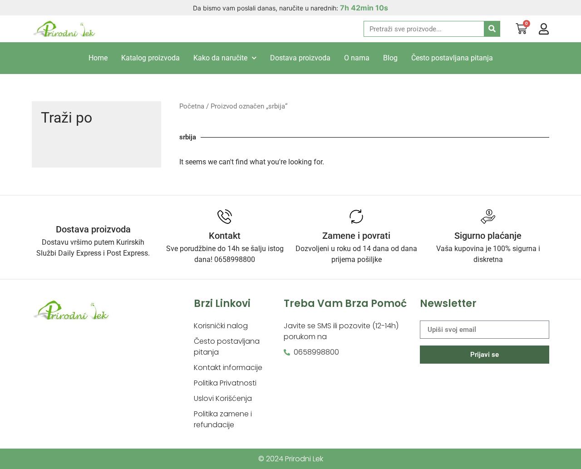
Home (98, 58)
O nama (356, 58)
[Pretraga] (492, 28)
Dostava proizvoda (300, 58)
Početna (191, 106)
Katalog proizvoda (150, 58)
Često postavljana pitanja (452, 58)
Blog (390, 58)
